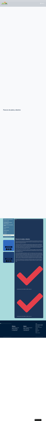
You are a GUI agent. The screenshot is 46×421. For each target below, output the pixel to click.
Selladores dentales (6, 230)
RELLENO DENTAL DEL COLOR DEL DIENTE (8, 225)
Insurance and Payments (39, 327)
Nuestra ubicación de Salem (39, 325)
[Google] (11, 249)
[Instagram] (9, 249)
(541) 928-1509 (15, 329)
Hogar (36, 323)
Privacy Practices (38, 332)
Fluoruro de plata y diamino (7, 235)
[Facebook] (7, 249)
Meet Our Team (37, 326)
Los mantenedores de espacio (8, 236)
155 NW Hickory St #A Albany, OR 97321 (15, 328)
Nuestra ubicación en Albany (39, 324)
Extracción (5, 233)
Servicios (37, 328)
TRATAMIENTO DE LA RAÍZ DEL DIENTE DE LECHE (8, 223)
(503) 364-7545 (26, 329)
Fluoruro (5, 228)
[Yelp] (11, 261)
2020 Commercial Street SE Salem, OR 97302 (27, 328)
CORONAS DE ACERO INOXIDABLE (8, 219)
